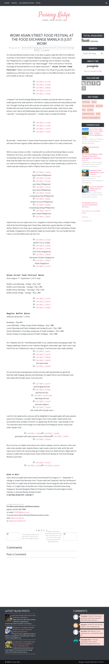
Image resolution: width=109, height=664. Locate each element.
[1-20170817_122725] (41, 298)
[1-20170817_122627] (41, 301)
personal (99, 106)
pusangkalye (93, 66)
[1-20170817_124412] (41, 216)
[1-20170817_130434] (41, 204)
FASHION (86, 102)
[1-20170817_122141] (41, 187)
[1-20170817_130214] (41, 210)
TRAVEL (14, 3)
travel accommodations (91, 117)
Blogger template (85, 662)
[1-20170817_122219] (41, 354)
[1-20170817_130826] (41, 87)
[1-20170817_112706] (41, 122)
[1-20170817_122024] (41, 248)
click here (85, 217)
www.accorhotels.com (17, 521)
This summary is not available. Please (91, 212)
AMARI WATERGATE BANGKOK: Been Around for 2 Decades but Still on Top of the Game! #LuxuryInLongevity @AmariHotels (53, 537)
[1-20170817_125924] (41, 193)
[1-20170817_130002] (41, 199)
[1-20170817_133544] (41, 439)
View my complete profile (93, 71)
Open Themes (99, 662)
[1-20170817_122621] (41, 304)
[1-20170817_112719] (41, 91)
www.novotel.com (17, 518)
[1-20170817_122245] (41, 181)
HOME (6, 3)
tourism (90, 110)
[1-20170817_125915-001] (41, 395)
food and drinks (50, 48)
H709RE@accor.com (21, 512)
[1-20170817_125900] (50, 433)
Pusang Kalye (54, 14)
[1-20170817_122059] (41, 245)
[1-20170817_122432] (41, 178)
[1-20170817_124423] (41, 366)
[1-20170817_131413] (41, 266)
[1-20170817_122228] (41, 240)
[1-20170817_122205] (41, 407)
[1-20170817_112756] (41, 125)
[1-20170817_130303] (41, 307)
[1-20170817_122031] (41, 351)
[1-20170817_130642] (60, 436)
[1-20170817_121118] (41, 81)
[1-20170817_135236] (33, 465)
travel (98, 114)
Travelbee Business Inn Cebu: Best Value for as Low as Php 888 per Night (30, 537)
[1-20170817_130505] (41, 357)
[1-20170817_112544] (41, 132)
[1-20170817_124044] (41, 254)
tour (83, 110)
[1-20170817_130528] (41, 360)
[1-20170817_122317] (41, 383)
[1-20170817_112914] (41, 129)
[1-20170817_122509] (41, 389)
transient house (88, 114)
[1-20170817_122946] (41, 84)
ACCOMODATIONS (26, 3)
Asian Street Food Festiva (32, 48)
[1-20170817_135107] (41, 462)
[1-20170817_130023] (41, 260)
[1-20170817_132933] (50, 465)
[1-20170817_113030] (41, 93)
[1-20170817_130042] (33, 433)
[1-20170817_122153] (41, 401)
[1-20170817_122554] (41, 172)
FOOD (38, 3)
